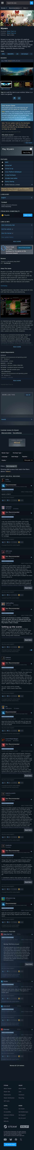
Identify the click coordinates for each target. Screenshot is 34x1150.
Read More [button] (28, 588)
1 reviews (8, 795)
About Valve (22, 1088)
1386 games (9, 708)
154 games (8, 740)
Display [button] (4, 460)
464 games (8, 508)
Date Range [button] (14, 456)
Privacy (6, 1108)
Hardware (21, 1094)
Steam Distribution (9, 1098)
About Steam (7, 1088)
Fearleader (9, 507)
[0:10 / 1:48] (17, 71)
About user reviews (6, 433)
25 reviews (8, 553)
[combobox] (18, 3)
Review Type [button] (5, 453)
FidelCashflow (10, 603)
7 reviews (8, 900)
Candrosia (8, 845)
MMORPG (10, 54)
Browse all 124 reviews (17, 1065)
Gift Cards (6, 1101)
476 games (8, 605)
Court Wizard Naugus (12, 738)
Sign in (3, 92)
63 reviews (16, 740)
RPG (3, 54)
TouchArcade (7, 263)
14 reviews (15, 605)
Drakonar (8, 657)
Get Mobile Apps (10, 1144)
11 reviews (8, 481)
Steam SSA (7, 1091)
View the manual (6, 233)
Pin (6, 706)
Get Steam (22, 1108)
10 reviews (16, 508)
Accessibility (7, 1112)
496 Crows (9, 551)
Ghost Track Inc (11, 31)
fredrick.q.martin (10, 793)
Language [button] (4, 456)
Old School (24, 54)
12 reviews (16, 708)
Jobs (20, 1091)
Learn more (27, 119)
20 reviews (8, 659)
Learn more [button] (27, 215)
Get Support (22, 1115)
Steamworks (7, 1094)
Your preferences (17, 433)
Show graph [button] (27, 460)
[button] (4, 8)
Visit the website (6, 229)
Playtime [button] (24, 456)
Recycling (21, 1098)
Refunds (6, 1121)
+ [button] (31, 54)
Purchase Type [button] (17, 453)
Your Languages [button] (11, 466)
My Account (22, 1118)
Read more (29, 143)
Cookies (6, 1118)
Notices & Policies (9, 1115)
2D (17, 54)
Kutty (7, 479)
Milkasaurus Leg (10, 898)
